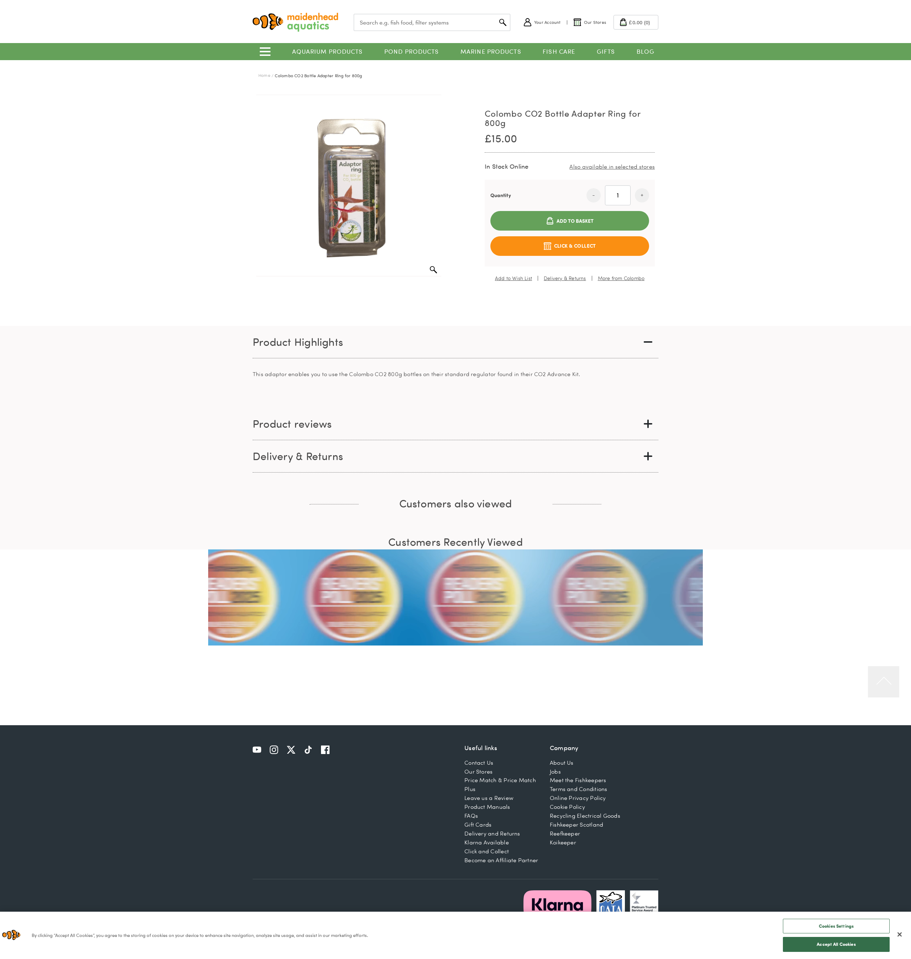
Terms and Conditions (578, 788)
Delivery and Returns (492, 833)
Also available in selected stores (612, 166)
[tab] (455, 342)
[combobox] (432, 22)
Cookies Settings (836, 926)
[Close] (899, 934)
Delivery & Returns (565, 278)
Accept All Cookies (836, 944)
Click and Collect (486, 851)
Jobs (555, 771)
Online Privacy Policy (578, 797)
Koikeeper (563, 842)
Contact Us (478, 762)
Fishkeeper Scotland (576, 824)
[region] (455, 935)
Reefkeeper (565, 833)
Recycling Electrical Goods (585, 815)
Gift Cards (477, 824)
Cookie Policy (567, 806)
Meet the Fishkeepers (578, 780)
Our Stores (478, 771)
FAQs (471, 815)
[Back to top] (883, 681)
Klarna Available (486, 842)
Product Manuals (487, 806)
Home (264, 75)
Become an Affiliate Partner (501, 860)
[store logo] (295, 22)
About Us (562, 762)
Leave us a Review (489, 797)
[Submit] (503, 22)
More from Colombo (621, 278)
